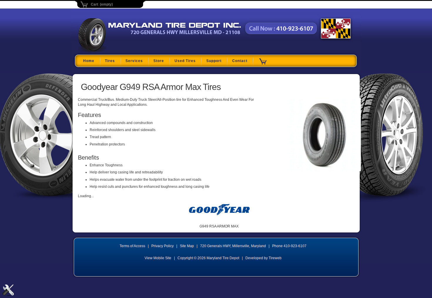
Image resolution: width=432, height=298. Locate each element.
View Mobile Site (158, 258)
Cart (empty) (102, 4)
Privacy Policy (162, 246)
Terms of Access (132, 246)
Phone (289, 246)
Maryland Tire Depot (115, 51)
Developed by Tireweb (263, 258)
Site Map (187, 246)
